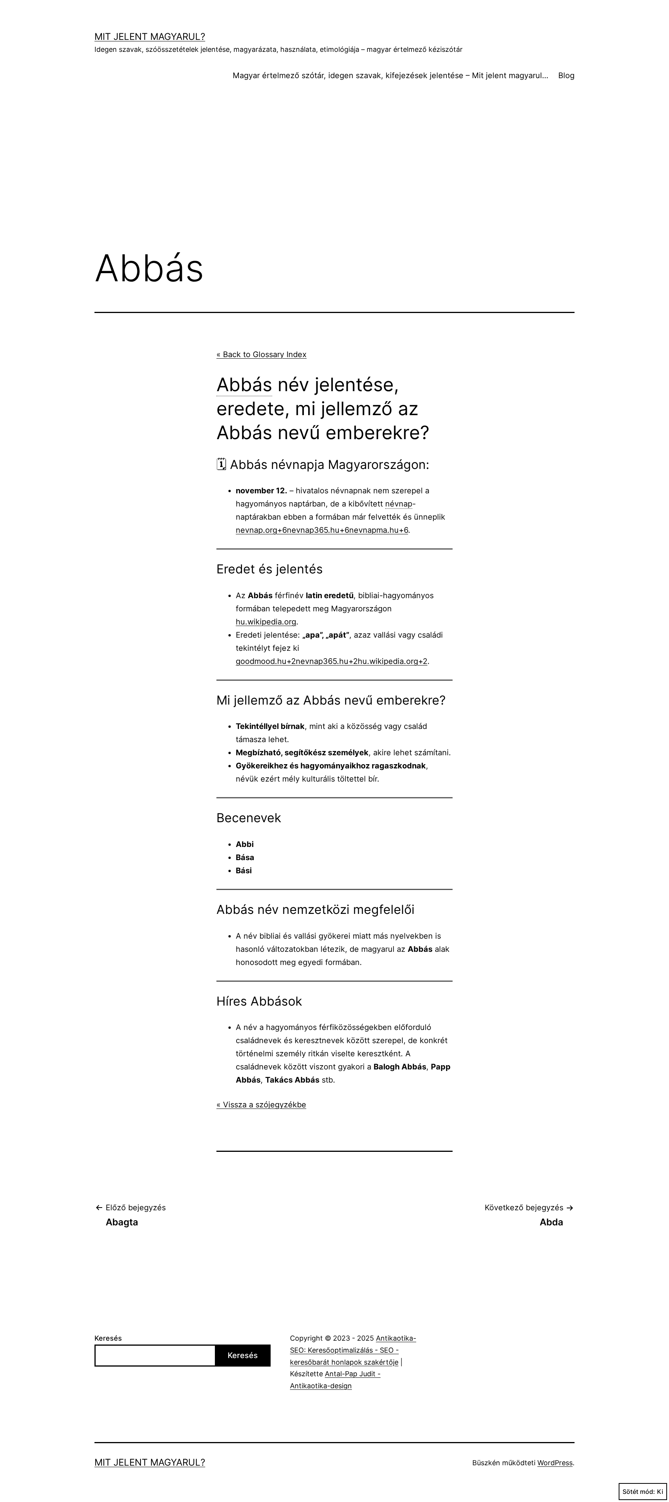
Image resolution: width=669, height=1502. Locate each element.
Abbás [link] (244, 384)
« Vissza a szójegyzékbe (261, 1104)
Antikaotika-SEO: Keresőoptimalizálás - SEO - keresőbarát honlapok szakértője (353, 1350)
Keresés (108, 1338)
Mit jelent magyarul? (149, 36)
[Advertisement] (334, 178)
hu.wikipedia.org (266, 621)
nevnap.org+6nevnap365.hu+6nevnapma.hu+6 (322, 530)
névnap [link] (398, 503)
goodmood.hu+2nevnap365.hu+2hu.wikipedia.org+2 (331, 661)
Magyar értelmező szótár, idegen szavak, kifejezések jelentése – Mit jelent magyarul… (390, 75)
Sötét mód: (639, 1491)
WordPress (555, 1463)
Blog (566, 75)
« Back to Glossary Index (261, 354)
